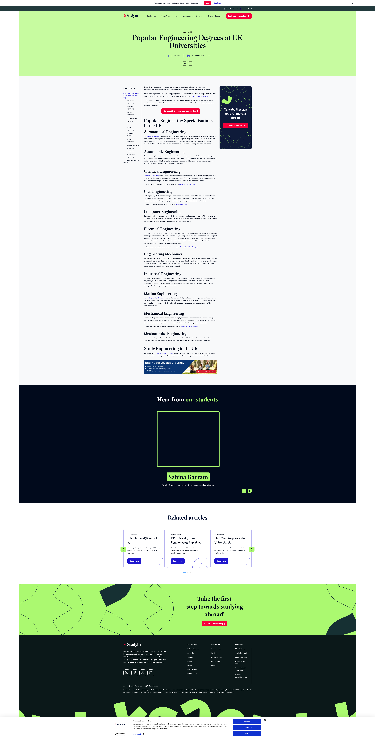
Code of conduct (241, 657)
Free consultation (234, 125)
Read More (134, 561)
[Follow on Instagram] (150, 672)
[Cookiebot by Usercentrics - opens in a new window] (119, 734)
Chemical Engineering (151, 176)
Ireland (190, 665)
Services (175, 16)
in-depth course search (199, 96)
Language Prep (216, 657)
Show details (137, 734)
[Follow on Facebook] (134, 672)
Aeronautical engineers (152, 136)
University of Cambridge (187, 184)
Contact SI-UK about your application (180, 111)
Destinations (151, 16)
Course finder (165, 16)
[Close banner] (265, 720)
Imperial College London (189, 326)
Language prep (188, 16)
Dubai (190, 661)
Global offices (240, 649)
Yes (207, 3)
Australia (191, 653)
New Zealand (192, 669)
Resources (199, 16)
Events (210, 16)
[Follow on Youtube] (142, 672)
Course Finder (216, 649)
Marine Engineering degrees (154, 298)
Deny (246, 733)
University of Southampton (189, 247)
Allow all (247, 722)
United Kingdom (193, 649)
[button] (250, 491)
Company (218, 16)
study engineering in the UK (163, 353)
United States (192, 673)
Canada (190, 657)
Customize (245, 727)
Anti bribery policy (241, 653)
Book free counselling (237, 16)
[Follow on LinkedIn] (126, 672)
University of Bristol (182, 204)
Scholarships (215, 661)
